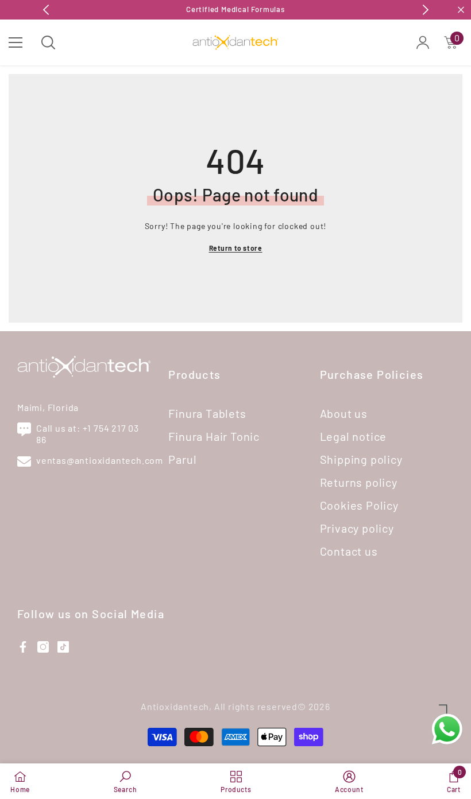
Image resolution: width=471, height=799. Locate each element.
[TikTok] (63, 647)
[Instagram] (43, 647)
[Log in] (422, 42)
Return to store (235, 248)
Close (461, 9)
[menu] (15, 42)
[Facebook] (23, 647)
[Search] (48, 42)
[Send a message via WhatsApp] (447, 729)
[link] (125, 781)
